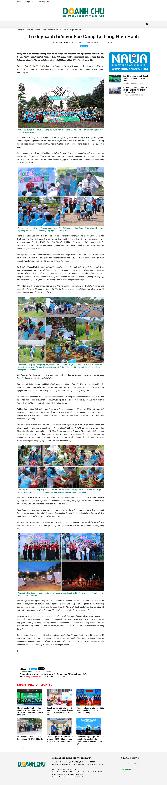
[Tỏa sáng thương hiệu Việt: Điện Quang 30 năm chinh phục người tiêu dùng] (90, 697)
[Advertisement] (60, 658)
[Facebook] (123, 763)
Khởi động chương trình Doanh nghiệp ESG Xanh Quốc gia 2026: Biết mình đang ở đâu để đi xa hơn (30, 711)
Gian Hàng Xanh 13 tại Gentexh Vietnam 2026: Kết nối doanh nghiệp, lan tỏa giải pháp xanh (60, 739)
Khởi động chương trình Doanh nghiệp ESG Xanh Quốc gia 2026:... (135, 78)
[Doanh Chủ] (83, 12)
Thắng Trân (63, 42)
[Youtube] (135, 763)
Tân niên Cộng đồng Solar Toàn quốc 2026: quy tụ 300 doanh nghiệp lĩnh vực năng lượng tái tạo (90, 740)
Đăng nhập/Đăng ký (44, 2)
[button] (147, 24)
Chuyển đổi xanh (33, 30)
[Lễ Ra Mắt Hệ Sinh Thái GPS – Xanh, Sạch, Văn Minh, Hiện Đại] (30, 726)
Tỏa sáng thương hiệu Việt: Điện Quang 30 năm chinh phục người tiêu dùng (90, 710)
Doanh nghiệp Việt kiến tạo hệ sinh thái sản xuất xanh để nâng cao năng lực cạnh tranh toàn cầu (60, 711)
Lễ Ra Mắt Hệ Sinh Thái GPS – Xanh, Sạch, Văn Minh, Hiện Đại (30, 738)
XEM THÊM (46, 685)
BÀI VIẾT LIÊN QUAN (28, 685)
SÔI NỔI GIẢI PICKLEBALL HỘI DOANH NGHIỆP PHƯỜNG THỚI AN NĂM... (135, 90)
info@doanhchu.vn (33, 677)
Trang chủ (21, 30)
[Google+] (129, 763)
